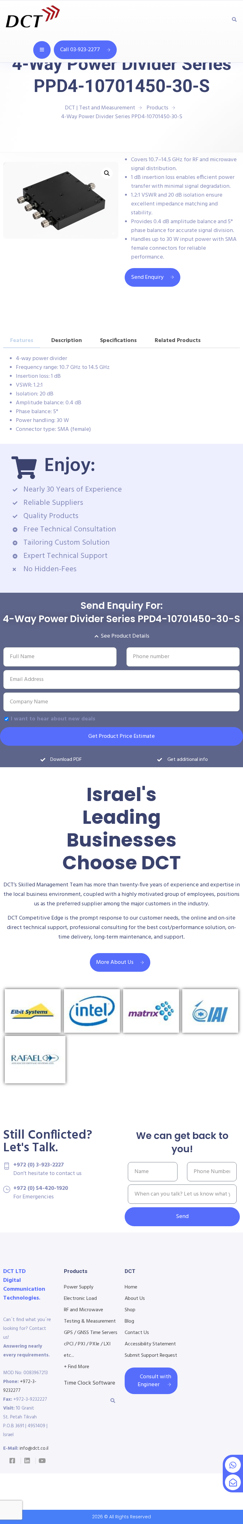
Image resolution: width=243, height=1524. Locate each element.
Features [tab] (21, 340)
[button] (107, 173)
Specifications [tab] (118, 340)
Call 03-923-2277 (80, 49)
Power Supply (78, 1287)
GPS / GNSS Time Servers (90, 1333)
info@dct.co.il (34, 1448)
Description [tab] (66, 340)
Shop (130, 1310)
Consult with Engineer (154, 1380)
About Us (135, 1298)
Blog (129, 1321)
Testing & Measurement (90, 1321)
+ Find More (76, 1367)
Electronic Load (80, 1298)
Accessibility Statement (150, 1344)
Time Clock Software (89, 1383)
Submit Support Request (151, 1355)
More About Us (115, 962)
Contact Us (137, 1333)
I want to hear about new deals (53, 719)
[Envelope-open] (233, 1482)
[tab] (219, 337)
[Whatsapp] (233, 1465)
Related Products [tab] (178, 340)
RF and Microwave (83, 1310)
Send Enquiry (147, 277)
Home (131, 1287)
